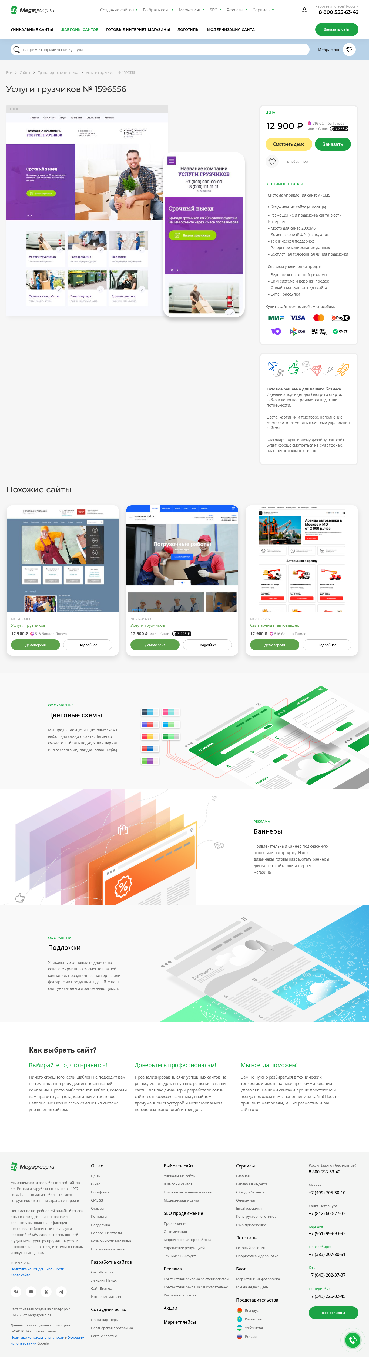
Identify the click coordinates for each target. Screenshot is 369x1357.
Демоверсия (35, 644)
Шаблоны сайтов (80, 29)
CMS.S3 (97, 1200)
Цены (95, 1175)
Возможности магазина (111, 1241)
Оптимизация (175, 1231)
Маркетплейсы (180, 1322)
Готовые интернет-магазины (138, 29)
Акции (170, 1308)
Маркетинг (190, 10)
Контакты (99, 1216)
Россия (251, 1336)
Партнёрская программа (112, 1327)
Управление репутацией (184, 1247)
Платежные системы (108, 1249)
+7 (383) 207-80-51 (327, 1254)
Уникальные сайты (32, 29)
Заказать (333, 144)
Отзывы (97, 1208)
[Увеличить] (108, 589)
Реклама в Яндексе (251, 1184)
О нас (95, 1184)
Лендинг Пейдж (104, 1280)
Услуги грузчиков (28, 625)
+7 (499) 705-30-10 (327, 1193)
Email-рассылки (249, 1208)
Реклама (235, 10)
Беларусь (253, 1310)
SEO (214, 10)
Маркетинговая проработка (187, 1239)
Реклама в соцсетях (180, 1295)
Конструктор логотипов (256, 1216)
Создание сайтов (117, 10)
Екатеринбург (320, 1288)
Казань (315, 1267)
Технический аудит (180, 1255)
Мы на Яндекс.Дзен (252, 1287)
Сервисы (262, 10)
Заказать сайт (337, 29)
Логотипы (188, 29)
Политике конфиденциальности (37, 1337)
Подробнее (88, 644)
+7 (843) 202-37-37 (327, 1275)
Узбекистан (254, 1327)
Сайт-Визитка (102, 1272)
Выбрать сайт (156, 10)
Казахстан (253, 1319)
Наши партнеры (105, 1319)
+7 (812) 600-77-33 (327, 1213)
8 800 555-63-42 (338, 12)
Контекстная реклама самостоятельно (196, 1287)
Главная (243, 1175)
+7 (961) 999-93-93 (327, 1233)
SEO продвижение (183, 1213)
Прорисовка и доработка (257, 1255)
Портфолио (100, 1192)
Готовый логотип (250, 1247)
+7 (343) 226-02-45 (327, 1296)
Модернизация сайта (231, 29)
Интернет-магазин (106, 1296)
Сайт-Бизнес (101, 1288)
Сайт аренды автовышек (274, 625)
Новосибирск (320, 1246)
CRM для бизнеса (250, 1192)
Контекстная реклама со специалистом (196, 1278)
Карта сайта (20, 1274)
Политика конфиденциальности (37, 1268)
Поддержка (100, 1224)
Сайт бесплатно (104, 1335)
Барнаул (316, 1227)
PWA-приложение (251, 1224)
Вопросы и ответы (106, 1232)
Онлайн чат (246, 1200)
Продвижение (175, 1223)
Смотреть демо (289, 144)
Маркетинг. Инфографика (258, 1278)
